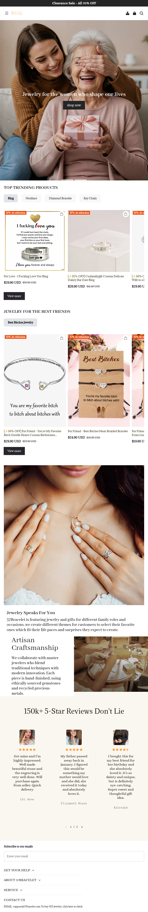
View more (14, 296)
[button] (6, 13)
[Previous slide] (66, 827)
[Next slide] (82, 827)
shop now (74, 105)
